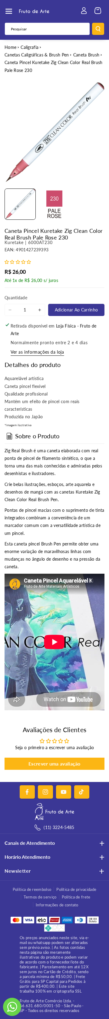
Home (10, 47)
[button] (8, 11)
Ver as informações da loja (37, 352)
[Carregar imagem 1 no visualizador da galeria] (20, 204)
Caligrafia (29, 47)
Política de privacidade (76, 889)
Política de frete (76, 897)
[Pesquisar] (98, 29)
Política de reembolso (32, 889)
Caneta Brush (86, 54)
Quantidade (16, 297)
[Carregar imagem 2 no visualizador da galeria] (54, 204)
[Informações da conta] (84, 10)
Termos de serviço (40, 897)
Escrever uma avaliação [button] (54, 763)
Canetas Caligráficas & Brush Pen (37, 54)
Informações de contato (57, 904)
